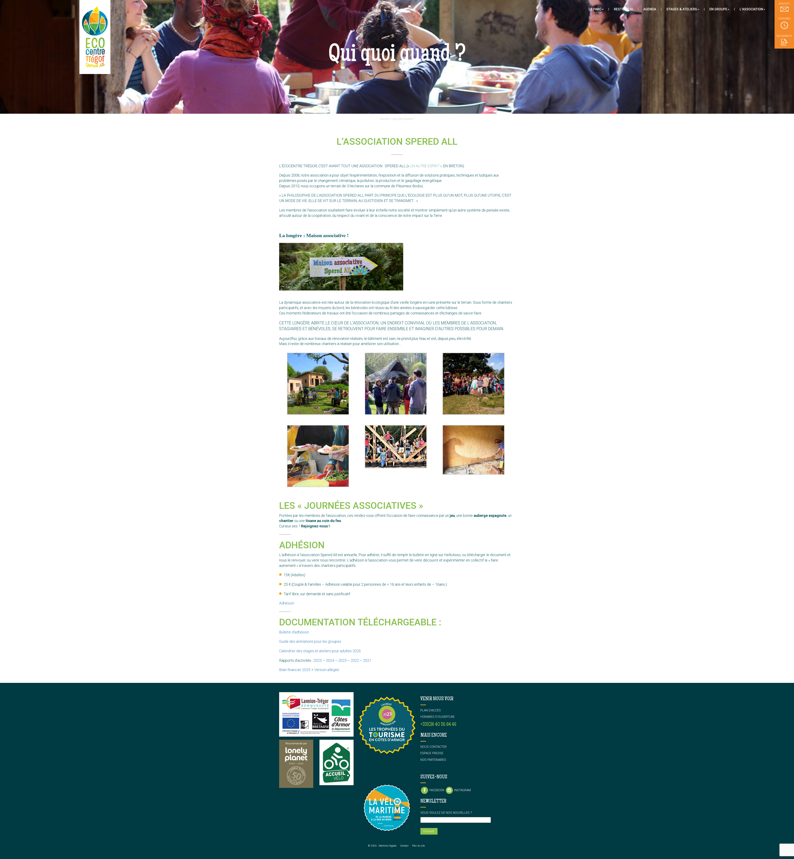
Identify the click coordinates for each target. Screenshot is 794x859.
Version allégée (326, 670)
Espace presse (431, 753)
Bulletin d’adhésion (294, 632)
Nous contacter (433, 747)
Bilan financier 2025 (294, 670)
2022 (355, 660)
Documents (784, 36)
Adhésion (286, 603)
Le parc (595, 9)
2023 (342, 660)
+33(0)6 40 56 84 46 (438, 724)
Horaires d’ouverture (437, 717)
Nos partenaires (433, 760)
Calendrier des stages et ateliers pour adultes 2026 (320, 651)
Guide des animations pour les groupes (310, 641)
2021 (367, 660)
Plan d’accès (430, 710)
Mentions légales (388, 845)
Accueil (385, 119)
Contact (404, 845)
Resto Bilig (623, 9)
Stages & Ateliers (681, 9)
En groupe (718, 9)
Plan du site (418, 845)
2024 (330, 660)
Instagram (462, 790)
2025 (317, 660)
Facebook (437, 790)
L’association (751, 9)
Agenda (649, 9)
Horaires (784, 18)
